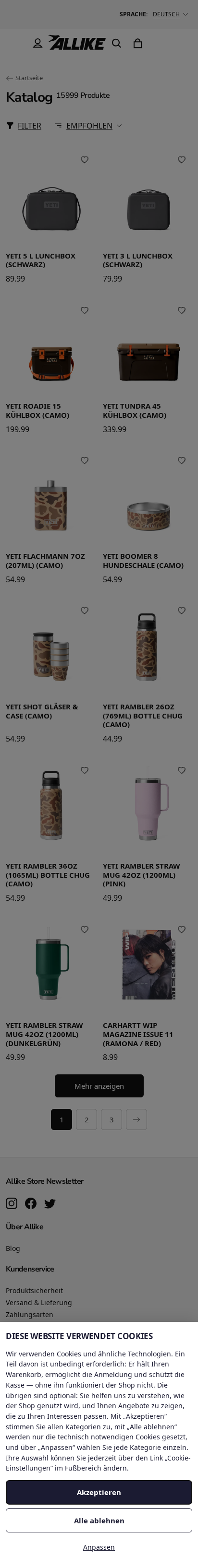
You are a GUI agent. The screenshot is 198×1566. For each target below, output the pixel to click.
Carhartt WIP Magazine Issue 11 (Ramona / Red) (138, 1034)
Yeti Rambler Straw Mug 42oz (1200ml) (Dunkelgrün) (44, 1034)
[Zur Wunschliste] (84, 160)
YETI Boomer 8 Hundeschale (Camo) (143, 561)
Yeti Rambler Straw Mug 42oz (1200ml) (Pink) (141, 874)
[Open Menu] (16, 43)
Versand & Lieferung (39, 1302)
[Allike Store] (77, 46)
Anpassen (99, 1547)
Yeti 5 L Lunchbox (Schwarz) (40, 260)
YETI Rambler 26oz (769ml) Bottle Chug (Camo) (143, 715)
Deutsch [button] (166, 14)
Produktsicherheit (34, 1290)
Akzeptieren (99, 1492)
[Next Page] (136, 1119)
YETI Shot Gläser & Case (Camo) (42, 711)
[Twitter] (50, 1204)
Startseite (29, 77)
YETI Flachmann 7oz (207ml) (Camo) (45, 561)
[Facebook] (31, 1204)
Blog (13, 1248)
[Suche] (116, 43)
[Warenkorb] (137, 43)
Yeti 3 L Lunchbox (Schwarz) (138, 260)
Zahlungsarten (29, 1314)
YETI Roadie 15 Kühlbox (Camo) (37, 410)
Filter (29, 125)
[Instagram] (11, 1204)
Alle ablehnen (99, 1520)
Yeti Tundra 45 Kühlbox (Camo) (134, 410)
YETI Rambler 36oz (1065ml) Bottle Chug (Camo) (48, 874)
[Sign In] (37, 43)
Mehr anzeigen (99, 1086)
